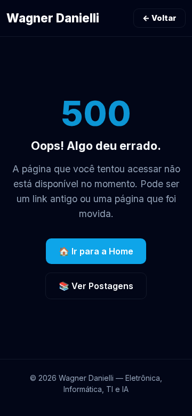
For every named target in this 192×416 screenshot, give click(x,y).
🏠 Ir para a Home (96, 251)
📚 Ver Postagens (96, 286)
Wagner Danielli (52, 18)
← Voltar (159, 17)
